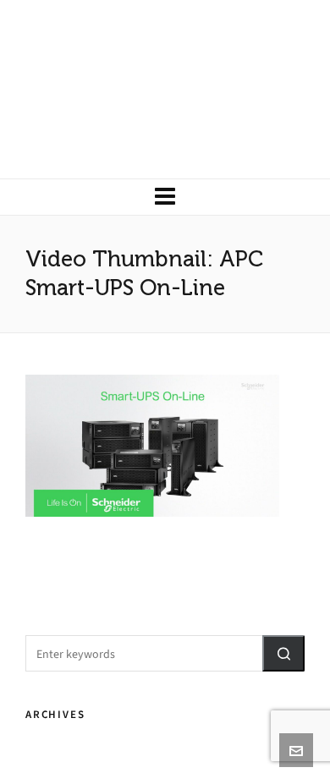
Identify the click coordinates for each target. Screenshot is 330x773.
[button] (283, 653)
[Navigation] (165, 197)
